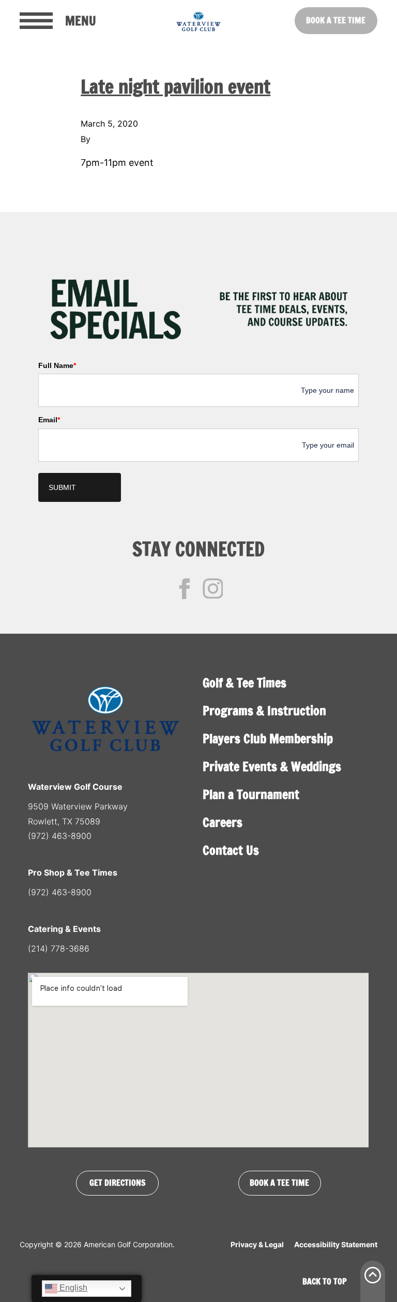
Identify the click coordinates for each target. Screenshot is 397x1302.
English (72, 1287)
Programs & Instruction (264, 710)
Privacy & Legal (257, 1244)
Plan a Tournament (251, 794)
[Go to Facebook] (184, 588)
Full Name (57, 365)
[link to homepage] (198, 20)
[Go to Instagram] (213, 588)
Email (49, 420)
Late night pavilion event (175, 86)
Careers (222, 822)
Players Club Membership (268, 738)
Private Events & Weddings (272, 766)
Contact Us (231, 850)
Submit (62, 487)
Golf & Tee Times (244, 683)
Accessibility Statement (335, 1244)
